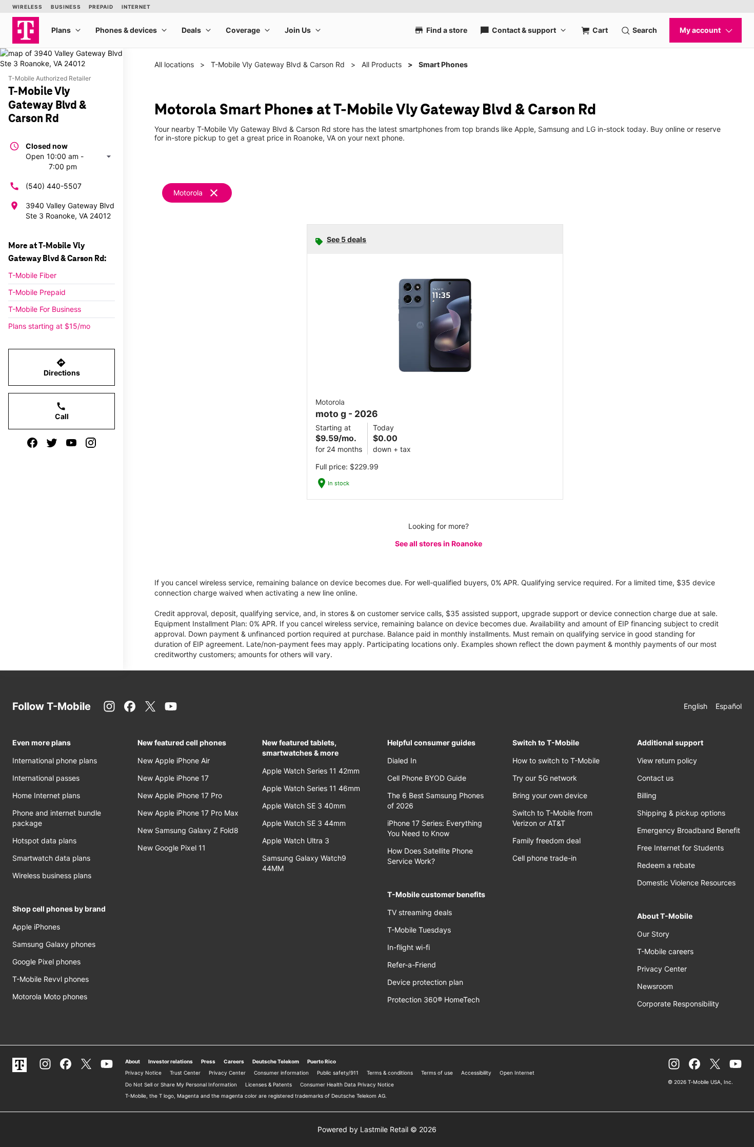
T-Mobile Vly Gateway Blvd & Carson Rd (278, 64)
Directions (62, 367)
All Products (382, 64)
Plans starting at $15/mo (49, 326)
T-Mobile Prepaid (37, 292)
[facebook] (32, 443)
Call (62, 411)
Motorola (188, 192)
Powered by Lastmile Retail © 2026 (377, 1129)
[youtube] (71, 443)
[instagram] (91, 443)
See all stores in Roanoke (438, 543)
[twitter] (52, 443)
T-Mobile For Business (44, 309)
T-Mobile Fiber (32, 275)
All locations (174, 64)
